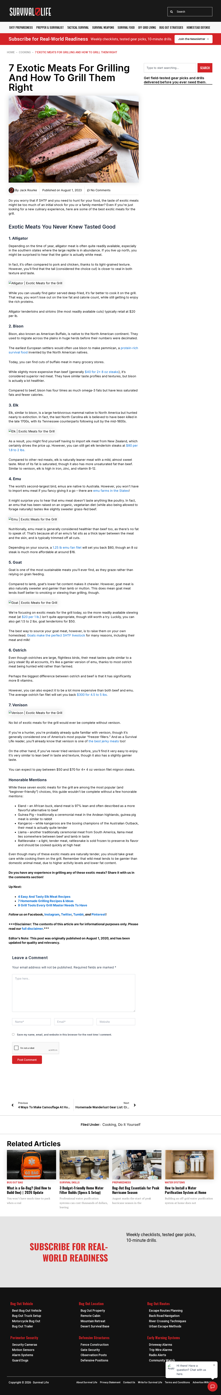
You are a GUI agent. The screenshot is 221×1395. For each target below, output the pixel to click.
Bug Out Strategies (171, 27)
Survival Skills (70, 1182)
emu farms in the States (111, 490)
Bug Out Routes (158, 1303)
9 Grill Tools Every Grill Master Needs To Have (52, 905)
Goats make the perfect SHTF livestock (56, 635)
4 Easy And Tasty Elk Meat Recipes (44, 896)
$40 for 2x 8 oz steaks (102, 372)
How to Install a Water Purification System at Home (185, 1190)
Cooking (25, 52)
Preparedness (121, 1182)
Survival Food (126, 27)
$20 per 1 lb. (31, 617)
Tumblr (78, 914)
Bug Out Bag (15, 1182)
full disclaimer (32, 928)
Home (11, 52)
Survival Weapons (103, 27)
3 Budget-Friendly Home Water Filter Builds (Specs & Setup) (82, 1190)
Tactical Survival (78, 27)
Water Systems (175, 1182)
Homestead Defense (198, 27)
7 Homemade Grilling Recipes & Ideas (46, 901)
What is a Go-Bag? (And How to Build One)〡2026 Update (29, 1190)
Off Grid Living (147, 27)
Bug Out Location (91, 1303)
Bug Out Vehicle (21, 1303)
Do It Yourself (129, 1125)
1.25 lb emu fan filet (67, 547)
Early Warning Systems (163, 1337)
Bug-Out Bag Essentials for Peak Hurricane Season (135, 1190)
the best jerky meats (104, 741)
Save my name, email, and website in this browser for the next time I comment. (64, 1034)
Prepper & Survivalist (50, 27)
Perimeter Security (24, 1337)
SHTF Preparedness (21, 27)
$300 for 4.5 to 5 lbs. (92, 694)
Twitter (66, 914)
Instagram (51, 914)
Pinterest (98, 914)
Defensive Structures (94, 1337)
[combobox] (189, 11)
